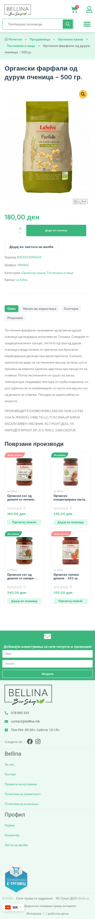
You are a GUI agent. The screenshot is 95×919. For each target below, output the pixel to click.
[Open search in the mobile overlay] (38, 24)
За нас (9, 764)
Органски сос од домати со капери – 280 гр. (21, 576)
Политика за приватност (23, 794)
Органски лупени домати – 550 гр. (66, 576)
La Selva (21, 280)
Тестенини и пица (21, 46)
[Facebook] (30, 741)
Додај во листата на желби (31, 247)
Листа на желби (16, 845)
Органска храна (70, 39)
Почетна (15, 39)
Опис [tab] (11, 309)
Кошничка (12, 835)
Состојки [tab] (71, 309)
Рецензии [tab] (15, 318)
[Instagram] (38, 741)
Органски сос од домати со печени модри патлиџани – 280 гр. (21, 497)
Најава (10, 825)
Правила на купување (21, 784)
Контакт (10, 774)
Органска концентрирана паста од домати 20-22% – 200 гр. (69, 497)
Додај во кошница (56, 230)
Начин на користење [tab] (39, 309)
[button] (87, 24)
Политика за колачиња (21, 804)
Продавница (40, 39)
